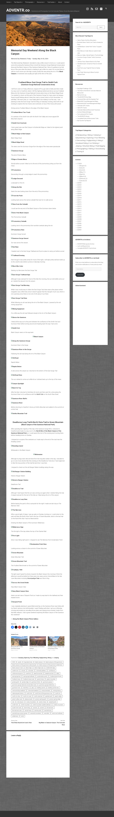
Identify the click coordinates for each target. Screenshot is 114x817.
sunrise (35, 707)
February (83, 178)
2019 (80, 195)
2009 (80, 217)
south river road (16, 707)
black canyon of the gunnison (54, 662)
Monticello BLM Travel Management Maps (89, 103)
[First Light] (15, 535)
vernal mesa (28, 710)
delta (57, 673)
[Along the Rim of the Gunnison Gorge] (19, 641)
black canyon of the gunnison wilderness (50, 665)
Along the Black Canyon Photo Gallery (25, 619)
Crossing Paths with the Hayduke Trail (87, 99)
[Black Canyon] (38, 336)
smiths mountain (58, 704)
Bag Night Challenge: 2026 (84, 88)
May (82, 172)
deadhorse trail (49, 673)
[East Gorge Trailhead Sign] (20, 275)
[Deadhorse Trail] (17, 488)
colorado (30, 670)
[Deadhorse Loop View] (19, 499)
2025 (80, 183)
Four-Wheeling (34, 657)
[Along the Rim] (16, 187)
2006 (80, 223)
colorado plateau (41, 670)
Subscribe (80, 274)
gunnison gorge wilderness (47, 685)
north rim (57, 693)
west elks (46, 713)
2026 (80, 163)
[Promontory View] (17, 230)
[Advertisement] (90, 315)
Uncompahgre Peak (33, 578)
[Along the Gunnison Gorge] (20, 341)
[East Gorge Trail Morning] (20, 285)
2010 (80, 215)
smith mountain (25, 704)
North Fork (40, 394)
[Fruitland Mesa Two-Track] (20, 112)
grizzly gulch (15, 682)
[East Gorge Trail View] (19, 298)
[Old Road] (14, 358)
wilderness (15, 716)
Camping (20, 657)
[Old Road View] (16, 375)
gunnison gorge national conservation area (24, 685)
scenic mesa (42, 702)
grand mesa (40, 679)
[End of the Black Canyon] (20, 213)
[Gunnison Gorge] (17, 151)
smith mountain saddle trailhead (42, 704)
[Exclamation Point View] (37, 544)
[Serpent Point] (16, 602)
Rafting (91, 149)
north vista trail (38, 696)
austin (19, 662)
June (82, 170)
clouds (23, 670)
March (83, 176)
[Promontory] (16, 170)
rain (13, 702)
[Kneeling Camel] (17, 446)
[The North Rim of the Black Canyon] (37, 641)
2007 (80, 221)
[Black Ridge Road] (17, 142)
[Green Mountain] (17, 553)
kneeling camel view (53, 687)
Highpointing (43, 657)
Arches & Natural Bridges (84, 112)
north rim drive (16, 696)
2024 (13, 662)
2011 (80, 212)
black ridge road (38, 667)
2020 (80, 193)
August (83, 165)
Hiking (49, 657)
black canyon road (17, 667)
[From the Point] (17, 196)
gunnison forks (35, 682)
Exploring (27, 657)
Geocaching (81, 140)
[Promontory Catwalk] (18, 221)
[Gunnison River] (17, 403)
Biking (90, 135)
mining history (57, 690)
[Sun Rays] (15, 247)
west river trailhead (57, 713)
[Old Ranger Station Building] (21, 471)
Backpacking (81, 135)
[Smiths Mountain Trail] (19, 413)
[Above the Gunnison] (18, 317)
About (60, 2)
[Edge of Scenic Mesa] (19, 159)
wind (22, 716)
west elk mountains (35, 713)
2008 (80, 219)
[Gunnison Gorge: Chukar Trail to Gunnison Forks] (56, 641)
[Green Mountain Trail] (19, 561)
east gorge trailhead (28, 676)
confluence (52, 670)
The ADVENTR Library (83, 116)
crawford (28, 673)
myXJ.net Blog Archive (83, 246)
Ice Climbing (93, 143)
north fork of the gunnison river (43, 693)
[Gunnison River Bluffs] (19, 398)
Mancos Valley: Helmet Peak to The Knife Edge (90, 55)
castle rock (15, 670)
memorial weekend (33, 690)
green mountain (51, 679)
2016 (80, 202)
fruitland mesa (16, 679)
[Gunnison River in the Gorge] (21, 349)
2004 (80, 227)
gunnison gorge (47, 682)
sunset (42, 707)
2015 (80, 204)
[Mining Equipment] (17, 309)
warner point (37, 710)
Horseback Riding (81, 143)
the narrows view (17, 710)
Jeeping (56, 657)
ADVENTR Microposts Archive (85, 244)
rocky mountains (31, 702)
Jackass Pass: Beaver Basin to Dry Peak (88, 61)
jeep (33, 687)
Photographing (82, 149)
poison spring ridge (54, 699)
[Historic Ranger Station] (19, 480)
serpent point (52, 702)
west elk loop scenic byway (19, 713)
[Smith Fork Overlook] (18, 123)
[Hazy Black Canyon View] (20, 591)
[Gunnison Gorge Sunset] (19, 238)
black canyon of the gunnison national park (24, 665)
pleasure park (28, 699)
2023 (80, 187)
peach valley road (17, 699)
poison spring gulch (40, 699)
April (82, 174)
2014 (80, 206)
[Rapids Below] (16, 366)
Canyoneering (80, 138)
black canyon (39, 662)
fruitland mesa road (28, 679)
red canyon (20, 702)
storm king (27, 707)
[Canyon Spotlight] (17, 383)
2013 (80, 208)
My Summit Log (81, 95)
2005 (80, 225)
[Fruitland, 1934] (16, 570)
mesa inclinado (45, 690)
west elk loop (47, 710)
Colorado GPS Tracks (83, 105)
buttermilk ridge (50, 667)
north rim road (27, 696)
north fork (29, 693)
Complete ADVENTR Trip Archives (86, 248)
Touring (79, 151)
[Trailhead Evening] (17, 255)
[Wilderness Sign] (17, 527)
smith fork (15, 704)
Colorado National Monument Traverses (88, 110)
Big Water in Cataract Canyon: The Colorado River (52, 724)
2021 (80, 191)
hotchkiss (26, 687)
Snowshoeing (100, 149)
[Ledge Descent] (17, 178)
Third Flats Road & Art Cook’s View (21, 722)
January (83, 180)
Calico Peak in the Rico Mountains (86, 40)
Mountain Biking (88, 146)
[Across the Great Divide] (20, 582)
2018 (80, 197)
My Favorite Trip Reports (84, 120)
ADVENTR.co (18, 10)
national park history (18, 693)
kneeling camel (41, 687)
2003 (80, 230)
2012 (80, 210)
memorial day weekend (18, 690)
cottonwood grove (17, 673)
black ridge (29, 667)
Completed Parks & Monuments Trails (88, 118)
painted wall (48, 696)
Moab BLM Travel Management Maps (87, 101)
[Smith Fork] (15, 328)
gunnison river (16, 687)
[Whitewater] (38, 454)
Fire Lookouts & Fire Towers (85, 114)
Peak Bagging (100, 146)
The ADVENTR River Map (84, 97)
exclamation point (42, 676)
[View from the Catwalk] (19, 204)
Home (8, 2)
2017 (80, 200)
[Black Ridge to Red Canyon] (20, 134)
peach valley (58, 696)
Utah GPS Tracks (82, 107)
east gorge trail (16, 676)
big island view (28, 662)
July (82, 168)
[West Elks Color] (17, 266)
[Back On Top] (16, 388)
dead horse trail (38, 673)
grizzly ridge (25, 682)
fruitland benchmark (55, 676)
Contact (66, 2)
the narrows (50, 707)
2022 (80, 189)
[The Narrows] (16, 510)
